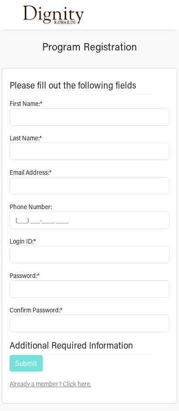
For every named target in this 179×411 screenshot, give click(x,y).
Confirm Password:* (36, 309)
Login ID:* (23, 241)
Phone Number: (31, 206)
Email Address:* (30, 172)
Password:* (24, 275)
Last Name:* (26, 137)
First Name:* (26, 103)
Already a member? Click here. (50, 383)
